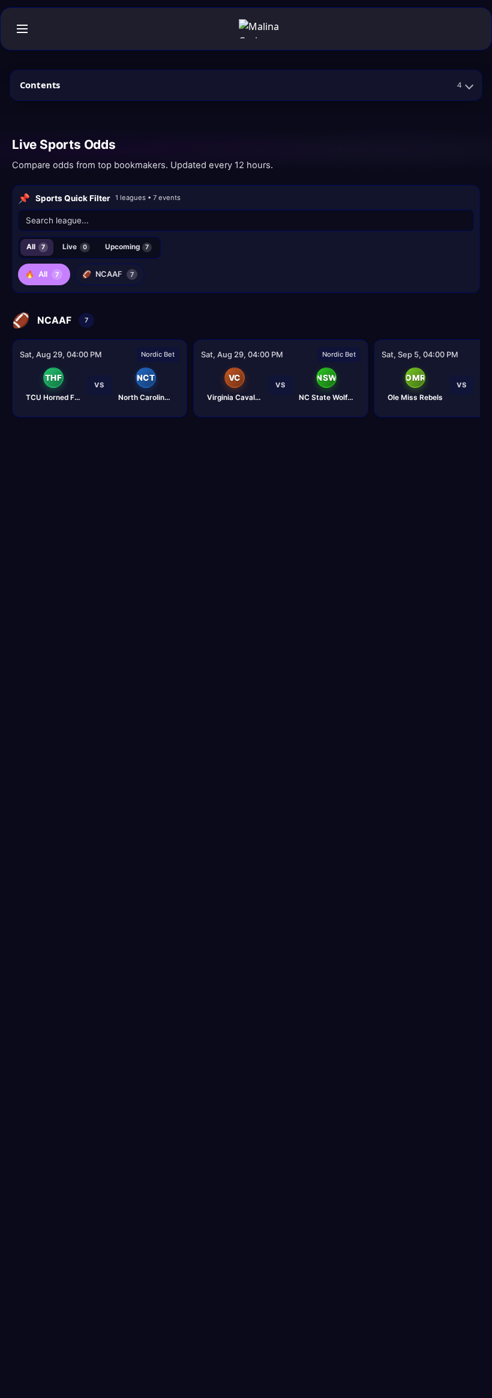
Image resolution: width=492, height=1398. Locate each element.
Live (74, 247)
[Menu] (22, 29)
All (35, 247)
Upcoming (127, 247)
